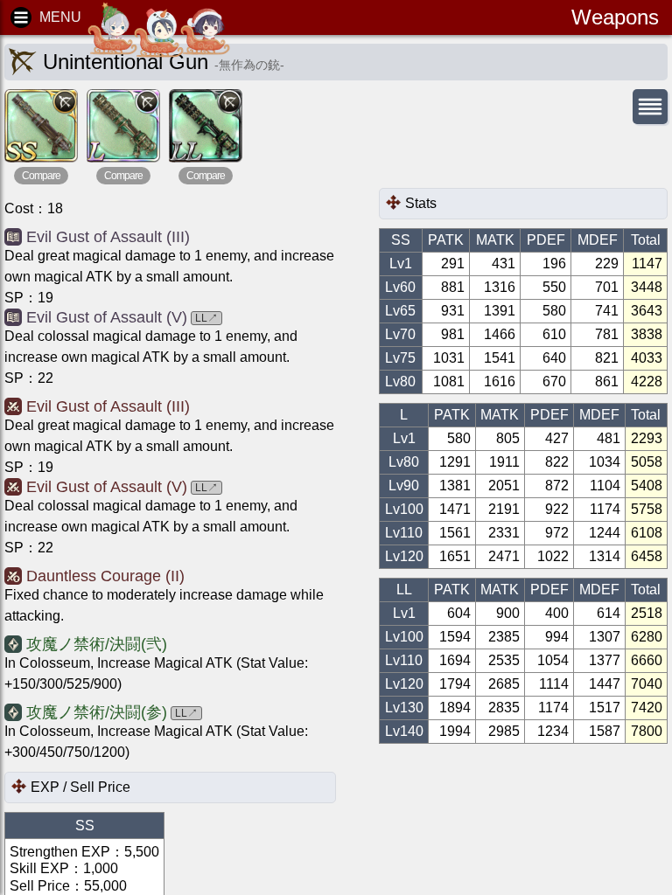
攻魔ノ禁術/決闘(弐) (96, 644)
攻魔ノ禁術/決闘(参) (96, 712)
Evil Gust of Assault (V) (106, 317)
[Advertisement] (519, 157)
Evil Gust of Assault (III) (108, 237)
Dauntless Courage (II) (105, 576)
